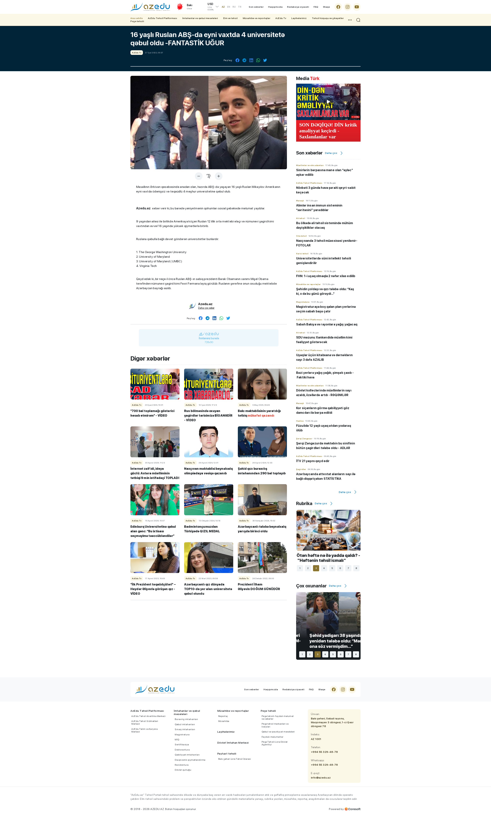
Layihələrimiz (299, 18)
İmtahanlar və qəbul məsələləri (200, 18)
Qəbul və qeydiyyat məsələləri (278, 731)
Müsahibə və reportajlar (256, 18)
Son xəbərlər (256, 7)
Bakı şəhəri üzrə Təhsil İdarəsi (234, 759)
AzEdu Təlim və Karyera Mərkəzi (144, 730)
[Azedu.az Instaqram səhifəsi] (347, 7)
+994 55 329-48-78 (324, 751)
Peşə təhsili (137, 21)
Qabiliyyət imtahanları (187, 754)
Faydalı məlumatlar (272, 737)
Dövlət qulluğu (183, 770)
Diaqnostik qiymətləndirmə (190, 760)
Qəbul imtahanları (185, 724)
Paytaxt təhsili (226, 753)
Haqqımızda (275, 7)
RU (234, 7)
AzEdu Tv (280, 18)
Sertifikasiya (182, 744)
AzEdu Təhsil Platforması (162, 18)
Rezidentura (182, 765)
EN (228, 7)
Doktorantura (182, 749)
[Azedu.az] (150, 7)
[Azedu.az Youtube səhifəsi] (357, 7)
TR (239, 7)
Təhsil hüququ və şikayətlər (328, 18)
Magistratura (182, 734)
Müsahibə (223, 721)
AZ (223, 7)
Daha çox (331, 152)
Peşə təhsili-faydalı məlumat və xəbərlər (278, 717)
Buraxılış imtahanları (186, 719)
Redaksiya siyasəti (298, 7)
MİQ (177, 739)
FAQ (316, 7)
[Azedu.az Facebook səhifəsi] (338, 7)
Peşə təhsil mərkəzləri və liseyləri (275, 725)
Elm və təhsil (230, 18)
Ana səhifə (136, 18)
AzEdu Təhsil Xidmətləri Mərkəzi (144, 722)
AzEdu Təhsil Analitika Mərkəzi (148, 716)
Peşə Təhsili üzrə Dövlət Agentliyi (275, 743)
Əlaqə (326, 7)
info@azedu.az (321, 777)
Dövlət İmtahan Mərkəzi (233, 742)
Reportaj (223, 716)
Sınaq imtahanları (185, 729)
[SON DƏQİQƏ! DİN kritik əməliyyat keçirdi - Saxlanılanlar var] (328, 102)
